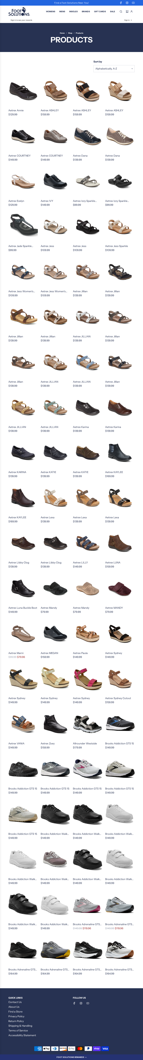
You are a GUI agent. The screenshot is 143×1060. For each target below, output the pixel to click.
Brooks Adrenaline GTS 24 (86, 924)
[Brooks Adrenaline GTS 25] (23, 950)
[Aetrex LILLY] (87, 543)
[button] (71, 1057)
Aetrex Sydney (113, 653)
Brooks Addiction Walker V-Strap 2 (87, 879)
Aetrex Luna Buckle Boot (22, 607)
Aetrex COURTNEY (19, 155)
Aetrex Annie (16, 110)
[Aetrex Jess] (55, 227)
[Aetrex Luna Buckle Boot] (23, 588)
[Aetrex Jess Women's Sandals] (23, 272)
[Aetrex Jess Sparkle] (120, 227)
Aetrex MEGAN (49, 653)
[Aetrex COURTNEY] (23, 136)
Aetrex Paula (80, 653)
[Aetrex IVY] (55, 181)
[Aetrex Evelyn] (23, 181)
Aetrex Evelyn (16, 201)
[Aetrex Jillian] (87, 272)
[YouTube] (133, 2)
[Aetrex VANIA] (23, 724)
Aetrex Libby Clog (18, 562)
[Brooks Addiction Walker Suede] (55, 860)
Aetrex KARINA (17, 472)
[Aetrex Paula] (87, 634)
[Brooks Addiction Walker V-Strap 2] (87, 860)
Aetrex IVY (47, 201)
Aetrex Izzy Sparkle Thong (84, 201)
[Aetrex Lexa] (55, 498)
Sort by (97, 61)
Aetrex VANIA (16, 743)
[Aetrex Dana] (87, 136)
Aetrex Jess (47, 246)
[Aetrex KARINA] (23, 453)
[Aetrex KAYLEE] (120, 453)
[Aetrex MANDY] (120, 588)
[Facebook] (121, 2)
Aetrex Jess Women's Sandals (20, 291)
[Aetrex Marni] (23, 634)
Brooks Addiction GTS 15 (119, 743)
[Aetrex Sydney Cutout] (120, 679)
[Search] (121, 11)
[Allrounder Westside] (87, 724)
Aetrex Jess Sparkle (116, 246)
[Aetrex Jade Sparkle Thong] (23, 227)
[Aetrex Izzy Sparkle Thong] (87, 181)
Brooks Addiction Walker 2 (55, 834)
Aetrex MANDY (114, 607)
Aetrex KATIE (48, 472)
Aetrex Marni (15, 653)
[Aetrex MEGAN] (55, 634)
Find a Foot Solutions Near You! (71, 2)
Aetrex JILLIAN (81, 336)
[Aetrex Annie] (23, 91)
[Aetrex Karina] (87, 408)
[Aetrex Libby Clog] (23, 543)
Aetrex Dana (80, 155)
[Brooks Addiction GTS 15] (120, 724)
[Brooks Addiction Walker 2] (55, 814)
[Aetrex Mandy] (55, 588)
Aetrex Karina (81, 427)
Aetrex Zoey (48, 743)
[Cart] (127, 11)
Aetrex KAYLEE (114, 472)
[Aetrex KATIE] (55, 453)
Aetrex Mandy (49, 607)
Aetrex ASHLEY (50, 110)
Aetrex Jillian (80, 291)
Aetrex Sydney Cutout (118, 698)
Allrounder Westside (85, 743)
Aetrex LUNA (112, 562)
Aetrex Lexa (47, 517)
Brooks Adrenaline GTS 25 (21, 970)
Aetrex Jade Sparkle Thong (20, 246)
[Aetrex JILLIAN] (87, 317)
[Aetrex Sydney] (120, 634)
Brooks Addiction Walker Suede (55, 879)
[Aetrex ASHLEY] (55, 91)
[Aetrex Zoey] (55, 724)
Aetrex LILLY (80, 562)
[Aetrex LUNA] (120, 543)
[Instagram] (127, 2)
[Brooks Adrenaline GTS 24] (87, 905)
